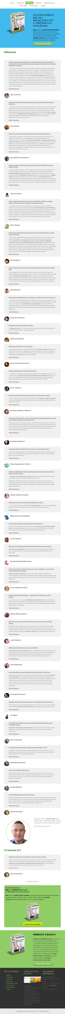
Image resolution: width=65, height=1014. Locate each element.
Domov (12, 3)
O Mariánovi (20, 3)
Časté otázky (23, 5)
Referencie (29, 3)
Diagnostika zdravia (49, 3)
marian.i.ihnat (52, 985)
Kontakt (43, 5)
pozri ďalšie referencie (32, 881)
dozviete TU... (46, 826)
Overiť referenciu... (14, 88)
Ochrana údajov (34, 5)
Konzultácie (38, 3)
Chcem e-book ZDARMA (43, 44)
